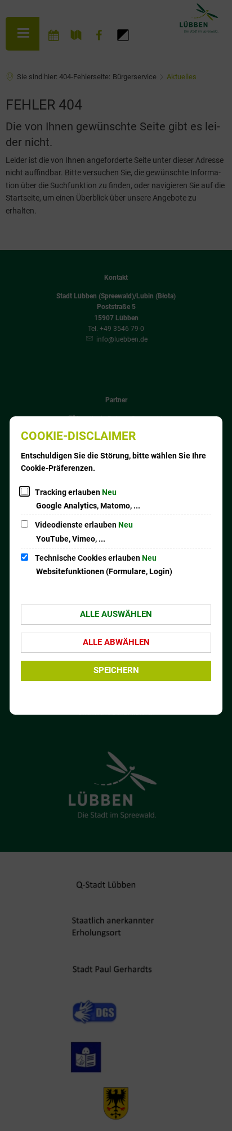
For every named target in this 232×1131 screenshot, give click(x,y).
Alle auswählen (116, 614)
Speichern (116, 670)
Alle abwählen (116, 642)
